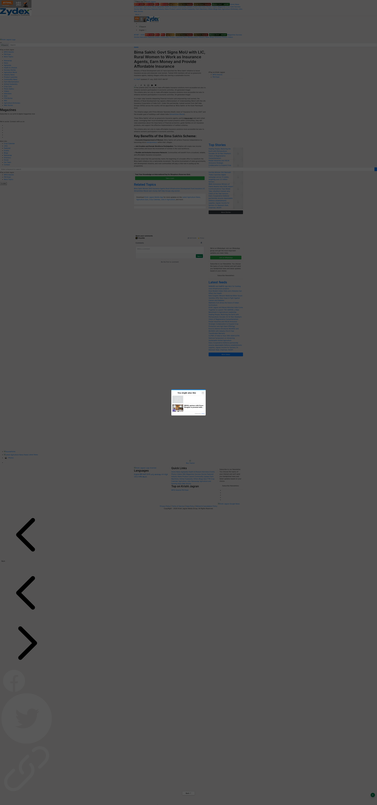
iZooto (203, 413)
